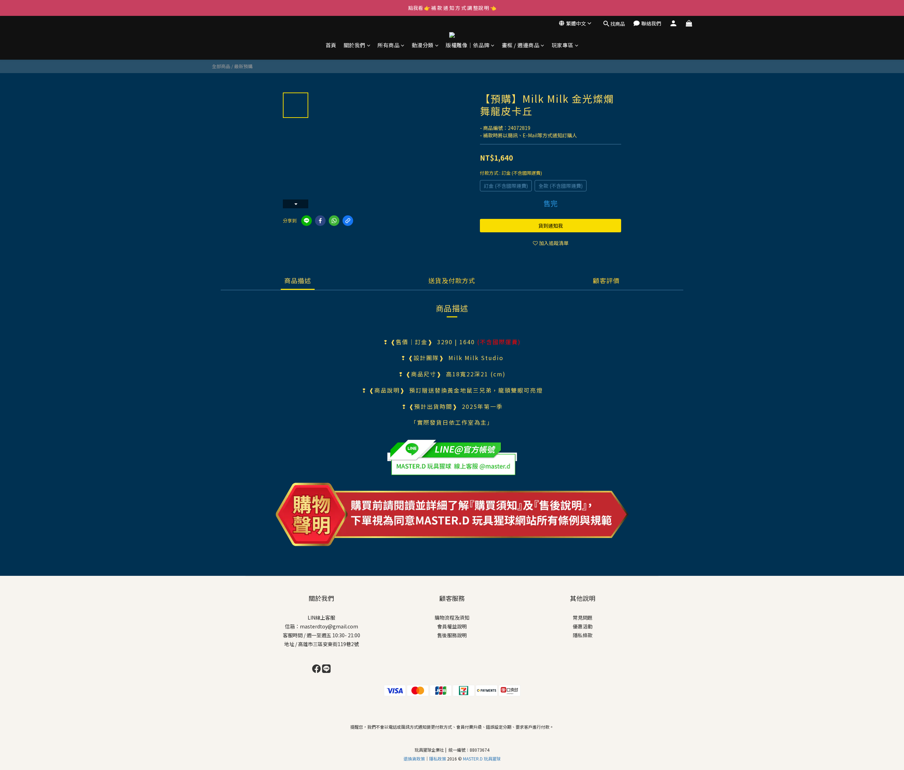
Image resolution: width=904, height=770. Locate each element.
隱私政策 (438, 759)
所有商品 (388, 45)
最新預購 (243, 66)
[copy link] (348, 220)
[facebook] (320, 220)
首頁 (331, 45)
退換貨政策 (414, 759)
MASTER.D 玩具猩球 (482, 759)
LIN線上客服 (321, 617)
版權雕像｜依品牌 (467, 45)
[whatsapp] (334, 220)
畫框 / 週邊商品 (521, 45)
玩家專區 (562, 45)
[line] (306, 220)
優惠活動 (583, 626)
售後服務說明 (452, 635)
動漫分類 (423, 45)
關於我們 (354, 45)
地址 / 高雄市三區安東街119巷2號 (321, 643)
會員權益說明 (452, 626)
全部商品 (221, 66)
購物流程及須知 (452, 617)
